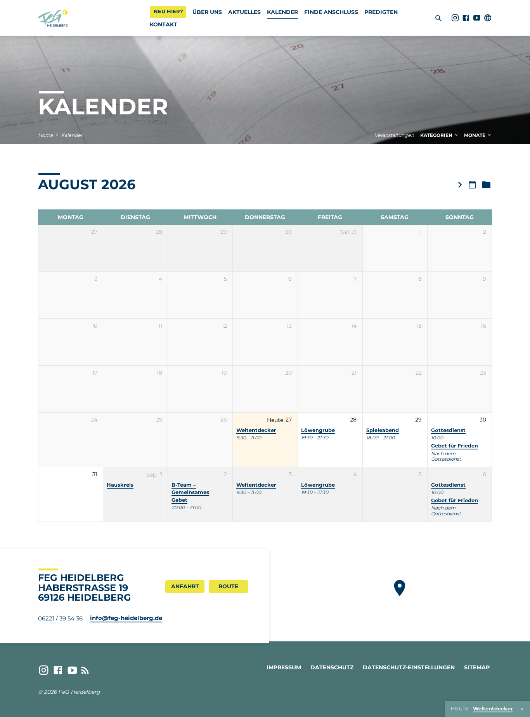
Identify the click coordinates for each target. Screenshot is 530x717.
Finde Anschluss (331, 12)
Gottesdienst (448, 430)
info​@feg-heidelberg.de (126, 618)
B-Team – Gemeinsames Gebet (190, 492)
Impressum (284, 667)
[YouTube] (477, 18)
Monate (475, 135)
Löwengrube (318, 430)
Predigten (381, 12)
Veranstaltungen (394, 135)
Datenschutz (331, 667)
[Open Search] (438, 18)
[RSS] (85, 670)
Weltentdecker (256, 430)
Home (45, 135)
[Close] (522, 709)
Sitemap (477, 667)
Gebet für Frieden (454, 446)
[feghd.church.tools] (487, 18)
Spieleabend (382, 430)
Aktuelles (244, 12)
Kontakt (163, 24)
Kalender (282, 12)
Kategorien (437, 135)
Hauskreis (120, 485)
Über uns (207, 12)
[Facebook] (466, 18)
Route (228, 586)
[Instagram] (455, 18)
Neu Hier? (168, 11)
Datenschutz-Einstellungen (409, 667)
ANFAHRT (185, 586)
